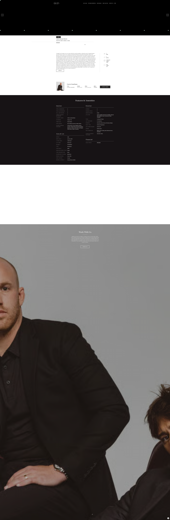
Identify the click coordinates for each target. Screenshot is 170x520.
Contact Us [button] (85, 246)
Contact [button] (60, 70)
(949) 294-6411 (79, 87)
